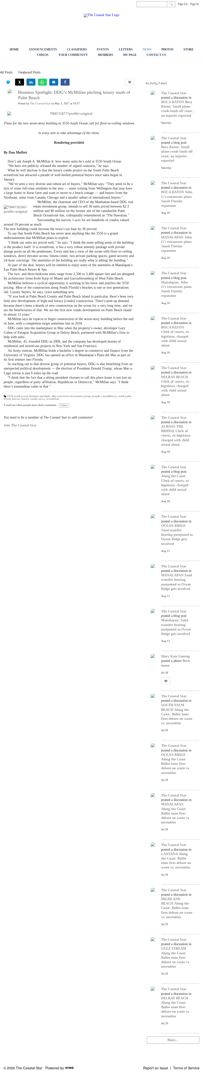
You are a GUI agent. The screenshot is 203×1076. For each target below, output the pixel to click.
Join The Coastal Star (20, 425)
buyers (16, 399)
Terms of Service (186, 1067)
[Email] (53, 82)
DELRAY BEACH (174, 377)
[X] (19, 82)
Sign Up (183, 4)
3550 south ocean (17, 396)
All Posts (6, 72)
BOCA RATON (172, 102)
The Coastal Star (40, 103)
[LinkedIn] (30, 82)
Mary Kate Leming (175, 656)
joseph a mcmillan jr (104, 396)
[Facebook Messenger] (8, 82)
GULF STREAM (173, 948)
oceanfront (52, 399)
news (42, 399)
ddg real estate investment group (71, 396)
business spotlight (39, 396)
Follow (64, 405)
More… (173, 1040)
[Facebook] (65, 82)
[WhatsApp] (42, 82)
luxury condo (29, 399)
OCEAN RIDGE (173, 526)
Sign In (194, 4)
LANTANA (169, 854)
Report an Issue (155, 1067)
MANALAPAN (172, 237)
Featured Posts (30, 72)
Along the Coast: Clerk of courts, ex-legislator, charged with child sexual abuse (175, 485)
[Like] (129, 82)
